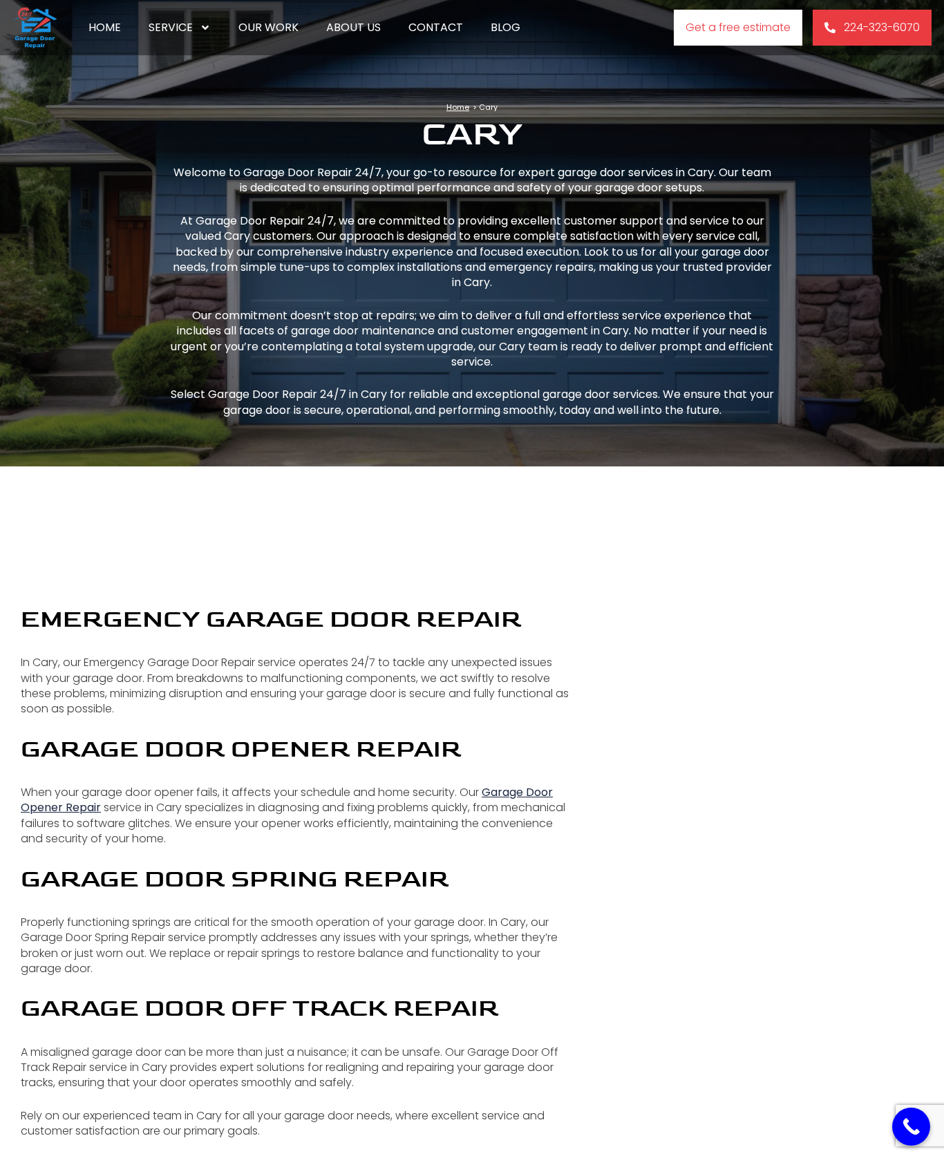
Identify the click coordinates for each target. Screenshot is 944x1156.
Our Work (268, 27)
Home (104, 27)
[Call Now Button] (911, 1127)
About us (353, 27)
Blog (505, 27)
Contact (435, 27)
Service (171, 27)
